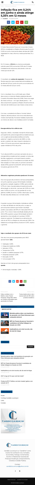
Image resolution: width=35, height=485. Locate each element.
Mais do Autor (6, 309)
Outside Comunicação (22, 479)
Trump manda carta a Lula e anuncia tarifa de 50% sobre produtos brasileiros (26, 295)
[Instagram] (19, 471)
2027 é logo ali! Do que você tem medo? (12, 376)
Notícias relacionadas (9, 307)
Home (2, 6)
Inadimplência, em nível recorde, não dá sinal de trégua (16, 370)
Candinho (5, 18)
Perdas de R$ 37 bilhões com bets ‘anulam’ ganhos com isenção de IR (17, 382)
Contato (3, 403)
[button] (32, 2)
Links (2, 400)
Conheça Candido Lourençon (9, 398)
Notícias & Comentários (4, 317)
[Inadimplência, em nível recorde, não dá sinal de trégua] (5, 331)
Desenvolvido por (11, 479)
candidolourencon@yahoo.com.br (17, 466)
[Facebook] (15, 471)
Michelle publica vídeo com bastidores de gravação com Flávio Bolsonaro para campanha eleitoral (22, 315)
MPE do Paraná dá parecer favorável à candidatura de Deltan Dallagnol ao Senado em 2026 (21, 323)
